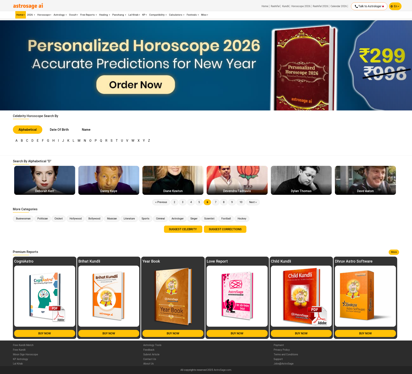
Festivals (192, 14)
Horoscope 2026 (300, 6)
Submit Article (151, 354)
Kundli (285, 6)
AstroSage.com (222, 369)
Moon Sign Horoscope (25, 354)
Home (265, 6)
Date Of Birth (59, 130)
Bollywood (94, 218)
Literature (129, 218)
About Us (148, 363)
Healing (103, 14)
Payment (279, 345)
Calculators (176, 14)
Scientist (209, 218)
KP (143, 14)
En (396, 6)
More (394, 252)
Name (86, 130)
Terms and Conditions (286, 354)
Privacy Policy (282, 349)
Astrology (59, 14)
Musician (112, 218)
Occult (72, 14)
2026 (30, 14)
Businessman (23, 218)
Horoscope (43, 14)
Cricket (59, 218)
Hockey (242, 218)
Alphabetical (28, 130)
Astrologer (178, 218)
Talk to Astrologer (368, 6)
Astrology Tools (152, 345)
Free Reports (87, 14)
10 (240, 202)
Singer (193, 218)
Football (226, 218)
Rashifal (275, 6)
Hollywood (76, 218)
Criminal (160, 218)
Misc (203, 14)
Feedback (148, 349)
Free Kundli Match (23, 345)
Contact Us (149, 359)
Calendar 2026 (339, 6)
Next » (253, 202)
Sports (145, 218)
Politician (42, 218)
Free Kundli (19, 349)
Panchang (118, 14)
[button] (31, 65)
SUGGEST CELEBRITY (183, 229)
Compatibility (157, 14)
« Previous (161, 202)
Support (278, 359)
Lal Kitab (133, 14)
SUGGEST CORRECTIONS (225, 229)
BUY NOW (44, 333)
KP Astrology (20, 359)
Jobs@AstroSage (284, 363)
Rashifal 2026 (320, 6)
